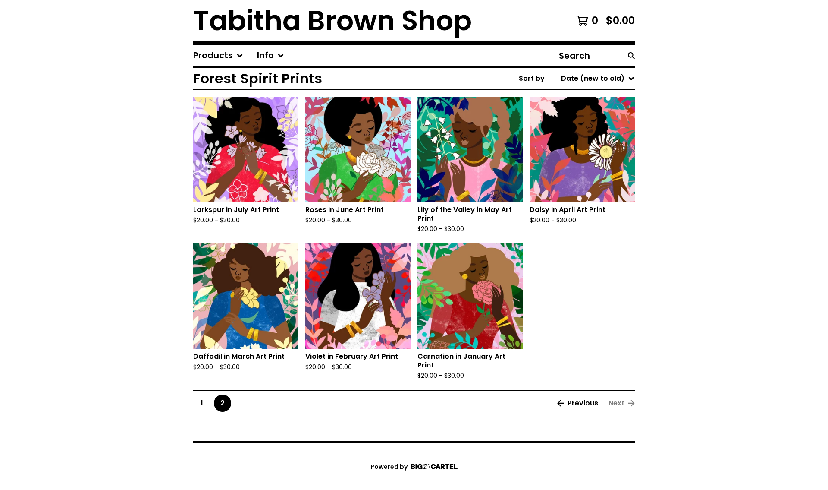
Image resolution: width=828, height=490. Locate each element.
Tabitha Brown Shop (332, 21)
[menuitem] (218, 55)
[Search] (631, 55)
